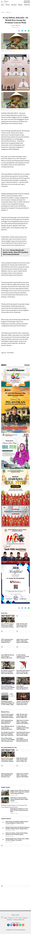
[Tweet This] (22, 31)
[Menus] (2, 1)
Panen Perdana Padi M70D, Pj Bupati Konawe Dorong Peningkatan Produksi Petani (17, 822)
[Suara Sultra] (8, 1)
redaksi (13, 25)
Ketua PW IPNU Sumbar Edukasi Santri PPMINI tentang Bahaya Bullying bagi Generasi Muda (7, 625)
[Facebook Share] (19, 31)
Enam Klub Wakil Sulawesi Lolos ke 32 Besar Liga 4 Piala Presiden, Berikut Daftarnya (23, 672)
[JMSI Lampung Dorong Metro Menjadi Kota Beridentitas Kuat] (8, 634)
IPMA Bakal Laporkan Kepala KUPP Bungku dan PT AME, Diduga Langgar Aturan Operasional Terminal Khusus (7, 703)
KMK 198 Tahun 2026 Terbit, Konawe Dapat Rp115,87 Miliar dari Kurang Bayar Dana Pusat (22, 625)
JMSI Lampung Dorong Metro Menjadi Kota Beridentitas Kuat (7, 641)
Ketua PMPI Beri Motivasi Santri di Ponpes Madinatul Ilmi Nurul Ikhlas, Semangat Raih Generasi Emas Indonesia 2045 (7, 656)
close (17, 917)
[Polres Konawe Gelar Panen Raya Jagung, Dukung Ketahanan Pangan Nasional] (5, 800)
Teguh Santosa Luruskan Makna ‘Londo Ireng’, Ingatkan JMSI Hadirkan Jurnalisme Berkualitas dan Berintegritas (23, 641)
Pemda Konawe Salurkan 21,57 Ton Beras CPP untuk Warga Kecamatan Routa (19, 810)
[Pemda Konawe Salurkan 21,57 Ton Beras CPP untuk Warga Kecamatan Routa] (15, 806)
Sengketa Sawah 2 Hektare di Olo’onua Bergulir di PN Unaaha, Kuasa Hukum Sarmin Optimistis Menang (19, 792)
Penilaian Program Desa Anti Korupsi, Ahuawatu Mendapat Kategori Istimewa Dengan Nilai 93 (17, 828)
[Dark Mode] (25, 1)
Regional (18, 25)
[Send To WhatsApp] (28, 31)
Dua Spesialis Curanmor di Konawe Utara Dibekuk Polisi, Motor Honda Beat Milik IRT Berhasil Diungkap (7, 672)
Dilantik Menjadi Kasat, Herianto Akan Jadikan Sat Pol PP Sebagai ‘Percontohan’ (17, 839)
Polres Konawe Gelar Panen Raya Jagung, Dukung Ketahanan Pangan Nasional (19, 799)
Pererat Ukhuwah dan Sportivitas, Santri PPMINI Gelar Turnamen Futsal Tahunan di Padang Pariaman (7, 687)
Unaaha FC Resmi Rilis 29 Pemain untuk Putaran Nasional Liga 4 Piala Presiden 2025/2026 (22, 703)
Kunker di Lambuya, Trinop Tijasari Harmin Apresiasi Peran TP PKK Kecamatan (17, 833)
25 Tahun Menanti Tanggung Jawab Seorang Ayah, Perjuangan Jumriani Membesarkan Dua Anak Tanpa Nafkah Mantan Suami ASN (22, 656)
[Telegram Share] (25, 31)
